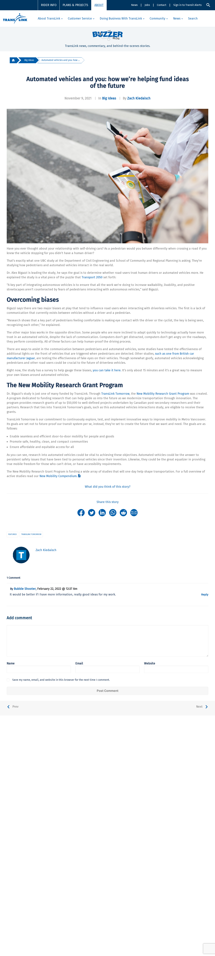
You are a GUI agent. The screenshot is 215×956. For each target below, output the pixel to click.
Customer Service (80, 18)
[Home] (13, 60)
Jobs (147, 5)
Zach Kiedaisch (138, 98)
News (134, 5)
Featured (12, 534)
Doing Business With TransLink (121, 18)
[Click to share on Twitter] (91, 512)
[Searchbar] (208, 5)
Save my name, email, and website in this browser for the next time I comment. (61, 679)
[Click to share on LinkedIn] (102, 512)
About (98, 5)
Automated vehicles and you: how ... (60, 60)
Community (157, 18)
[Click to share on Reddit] (123, 512)
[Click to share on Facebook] (81, 512)
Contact (161, 5)
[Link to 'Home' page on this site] (15, 18)
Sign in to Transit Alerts (187, 5)
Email (79, 663)
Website (149, 663)
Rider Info (48, 5)
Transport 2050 (92, 277)
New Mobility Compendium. (58, 476)
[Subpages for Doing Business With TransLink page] (143, 18)
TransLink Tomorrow (115, 394)
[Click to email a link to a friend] (134, 512)
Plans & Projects (75, 5)
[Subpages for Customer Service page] (93, 18)
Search (193, 18)
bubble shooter (25, 589)
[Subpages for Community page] (167, 18)
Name (11, 663)
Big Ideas (29, 60)
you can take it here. (107, 370)
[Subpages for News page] (182, 18)
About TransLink (49, 18)
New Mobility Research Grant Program (163, 394)
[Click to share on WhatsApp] (112, 512)
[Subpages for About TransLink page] (62, 18)
